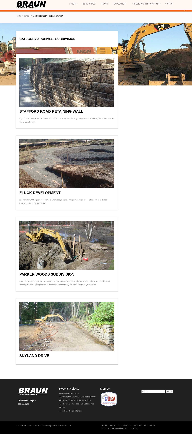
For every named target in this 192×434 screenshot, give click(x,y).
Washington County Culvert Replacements (78, 396)
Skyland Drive (34, 356)
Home (18, 15)
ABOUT (72, 4)
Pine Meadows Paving (70, 393)
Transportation (56, 15)
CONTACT (169, 4)
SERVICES (104, 4)
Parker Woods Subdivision (46, 274)
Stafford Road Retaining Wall (51, 111)
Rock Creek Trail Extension (72, 411)
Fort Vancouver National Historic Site (76, 400)
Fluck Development (40, 193)
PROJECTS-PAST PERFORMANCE (145, 4)
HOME (104, 425)
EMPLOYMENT (120, 4)
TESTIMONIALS (88, 4)
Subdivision (41, 15)
